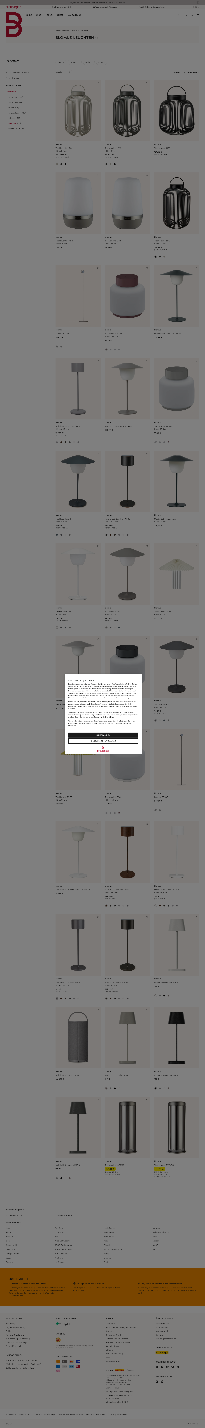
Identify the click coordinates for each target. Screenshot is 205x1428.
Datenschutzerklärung (121, 723)
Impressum (72, 725)
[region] (103, 714)
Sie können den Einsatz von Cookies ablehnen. (97, 717)
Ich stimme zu (103, 735)
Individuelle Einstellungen (103, 741)
